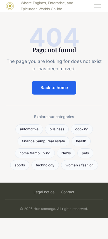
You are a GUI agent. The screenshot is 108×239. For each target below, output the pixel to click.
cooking (81, 129)
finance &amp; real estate (43, 141)
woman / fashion (80, 165)
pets (85, 153)
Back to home (54, 87)
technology (45, 165)
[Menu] (97, 6)
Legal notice (44, 192)
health (81, 141)
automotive (29, 129)
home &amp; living (34, 153)
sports (20, 165)
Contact (67, 192)
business (57, 129)
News (66, 153)
